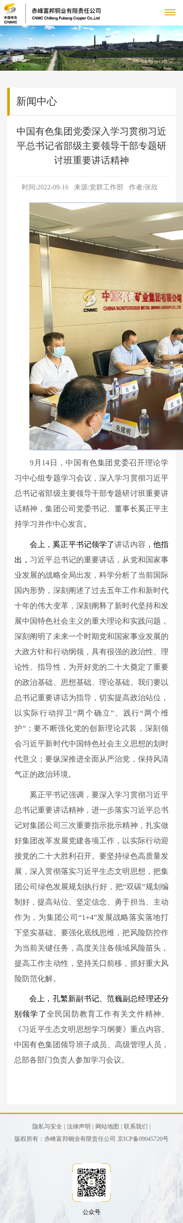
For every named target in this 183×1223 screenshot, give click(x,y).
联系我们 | (137, 1126)
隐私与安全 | (48, 1126)
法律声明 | (80, 1126)
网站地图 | (108, 1126)
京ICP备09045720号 (143, 1139)
